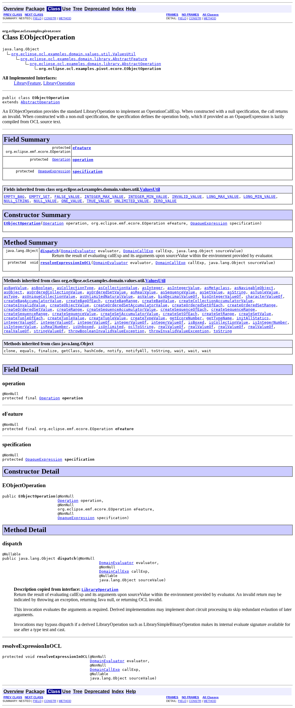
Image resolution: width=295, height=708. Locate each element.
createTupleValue (66, 318)
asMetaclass (217, 288)
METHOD (65, 18)
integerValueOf (20, 322)
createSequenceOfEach (183, 309)
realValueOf (171, 326)
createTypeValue (148, 318)
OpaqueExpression (54, 171)
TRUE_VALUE (98, 201)
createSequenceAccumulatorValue (121, 309)
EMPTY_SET (39, 196)
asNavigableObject (253, 288)
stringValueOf (49, 331)
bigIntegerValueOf (221, 296)
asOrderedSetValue (106, 292)
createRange (69, 309)
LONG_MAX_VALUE (223, 196)
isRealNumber (54, 326)
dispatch (49, 251)
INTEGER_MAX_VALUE (104, 196)
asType (11, 296)
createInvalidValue (24, 305)
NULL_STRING (16, 201)
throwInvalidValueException (179, 331)
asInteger (152, 288)
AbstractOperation (40, 102)
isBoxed (196, 322)
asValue (145, 296)
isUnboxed (83, 326)
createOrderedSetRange (251, 305)
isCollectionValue (228, 322)
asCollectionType (75, 288)
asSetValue (211, 292)
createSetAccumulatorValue (129, 314)
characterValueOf (264, 296)
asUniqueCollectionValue (48, 296)
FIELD (37, 18)
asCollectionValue (117, 288)
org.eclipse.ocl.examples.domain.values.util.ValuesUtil (73, 54)
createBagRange (121, 301)
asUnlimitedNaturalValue (106, 296)
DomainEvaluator (78, 251)
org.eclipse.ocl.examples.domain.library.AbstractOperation (95, 64)
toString (222, 331)
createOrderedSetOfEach (197, 305)
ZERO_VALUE (165, 201)
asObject (13, 292)
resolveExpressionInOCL (65, 263)
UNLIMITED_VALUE (131, 201)
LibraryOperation (59, 83)
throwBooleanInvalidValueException (106, 331)
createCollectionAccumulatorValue (216, 301)
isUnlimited (111, 326)
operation (83, 159)
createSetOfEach (180, 314)
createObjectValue (69, 305)
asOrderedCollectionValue (54, 292)
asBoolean (41, 288)
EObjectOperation (22, 223)
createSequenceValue (74, 314)
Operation (61, 159)
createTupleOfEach (23, 318)
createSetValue (255, 314)
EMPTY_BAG (14, 196)
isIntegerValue (20, 326)
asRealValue (143, 292)
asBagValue (15, 288)
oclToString (141, 326)
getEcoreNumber (186, 318)
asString (236, 292)
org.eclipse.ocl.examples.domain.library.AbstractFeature (83, 59)
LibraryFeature (27, 83)
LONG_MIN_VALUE (259, 196)
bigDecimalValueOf (177, 296)
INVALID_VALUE (187, 196)
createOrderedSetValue (28, 309)
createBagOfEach (83, 301)
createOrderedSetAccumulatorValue (130, 305)
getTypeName (219, 318)
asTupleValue (264, 292)
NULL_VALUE (45, 201)
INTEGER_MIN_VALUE (147, 196)
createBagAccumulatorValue (32, 301)
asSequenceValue (177, 292)
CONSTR (50, 18)
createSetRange (218, 314)
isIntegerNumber (270, 322)
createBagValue (158, 301)
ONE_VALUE (71, 201)
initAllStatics (253, 318)
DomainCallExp (138, 251)
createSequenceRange (233, 309)
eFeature (82, 148)
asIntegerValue (183, 288)
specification (88, 171)
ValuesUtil (150, 189)
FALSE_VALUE (67, 196)
